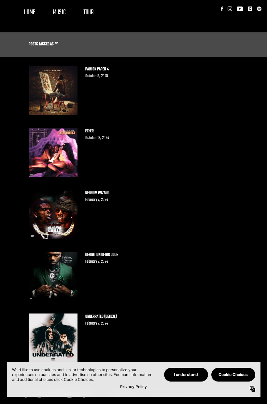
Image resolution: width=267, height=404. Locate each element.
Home (29, 12)
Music (59, 12)
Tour (88, 12)
